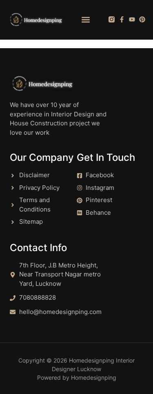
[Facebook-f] (122, 19)
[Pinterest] (142, 19)
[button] (86, 19)
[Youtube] (132, 19)
